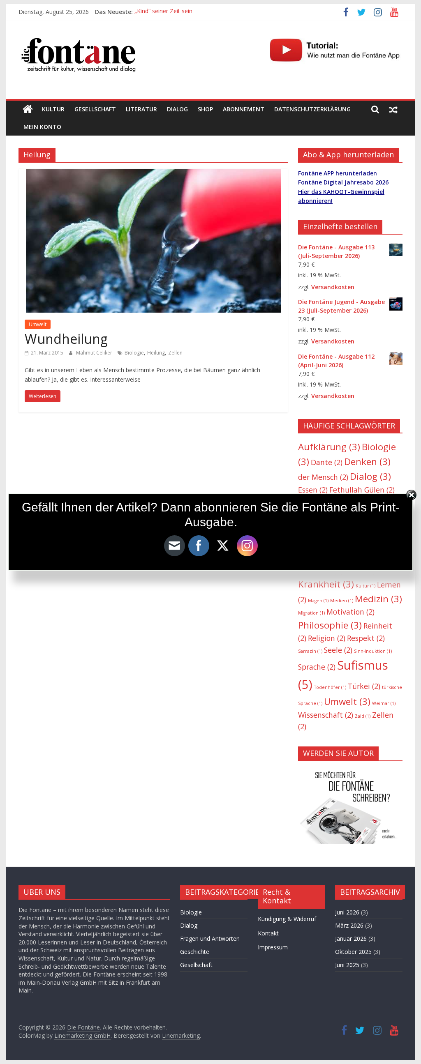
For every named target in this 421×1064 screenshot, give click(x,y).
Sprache (316, 667)
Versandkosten (332, 287)
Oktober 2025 (353, 952)
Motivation (350, 612)
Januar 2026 (351, 938)
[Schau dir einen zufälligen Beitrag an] (393, 109)
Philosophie (330, 625)
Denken (367, 461)
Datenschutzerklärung (312, 109)
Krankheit (326, 584)
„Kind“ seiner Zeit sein (163, 12)
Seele (338, 650)
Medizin (378, 598)
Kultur (53, 109)
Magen (318, 600)
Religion (326, 638)
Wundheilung (66, 339)
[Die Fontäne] (28, 109)
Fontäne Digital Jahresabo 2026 (343, 182)
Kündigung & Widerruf (287, 919)
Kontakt (268, 933)
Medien (341, 600)
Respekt (366, 638)
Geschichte (194, 952)
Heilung (156, 352)
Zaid (362, 716)
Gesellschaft (95, 109)
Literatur (141, 109)
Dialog (177, 109)
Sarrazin (310, 651)
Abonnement (243, 109)
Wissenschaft (325, 715)
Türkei (364, 686)
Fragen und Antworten (210, 938)
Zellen (175, 352)
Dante (326, 462)
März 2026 (349, 925)
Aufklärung (329, 446)
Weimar (384, 703)
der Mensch (323, 477)
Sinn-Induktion (373, 651)
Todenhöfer (330, 687)
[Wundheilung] (153, 173)
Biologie (134, 352)
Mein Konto (42, 127)
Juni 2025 (347, 965)
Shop (205, 109)
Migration (311, 613)
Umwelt (37, 324)
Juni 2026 (347, 912)
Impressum (273, 947)
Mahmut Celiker (94, 352)
